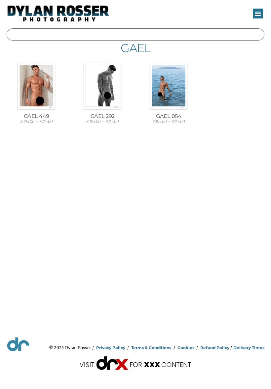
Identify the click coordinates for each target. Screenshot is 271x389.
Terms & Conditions (151, 347)
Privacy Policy (110, 347)
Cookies (185, 347)
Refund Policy (214, 347)
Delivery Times (248, 347)
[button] (258, 13)
